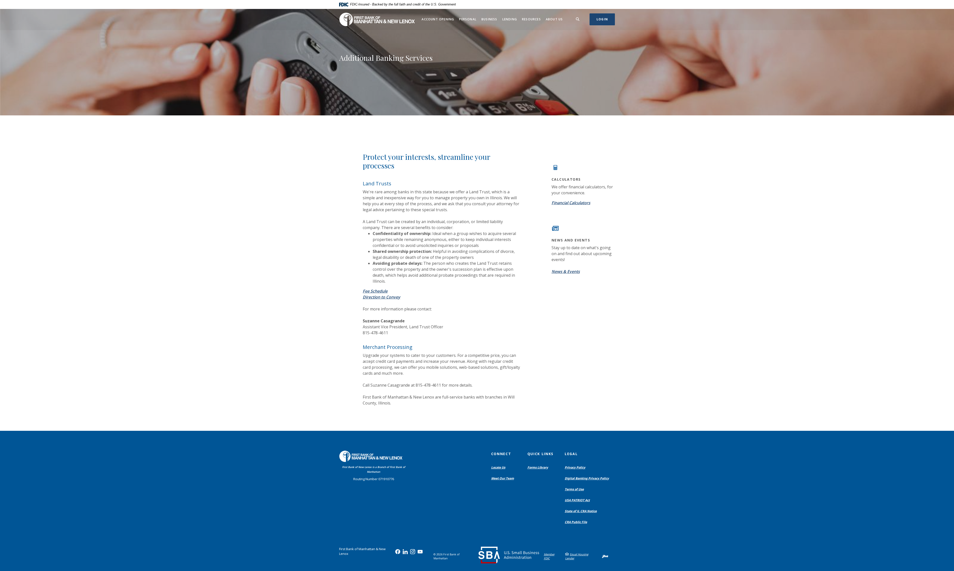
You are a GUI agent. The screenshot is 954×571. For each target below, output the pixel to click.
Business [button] (489, 19)
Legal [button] (571, 453)
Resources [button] (531, 19)
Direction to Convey (381, 297)
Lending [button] (509, 19)
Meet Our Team (502, 478)
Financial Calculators (571, 202)
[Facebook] (397, 551)
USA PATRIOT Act (577, 500)
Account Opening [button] (438, 19)
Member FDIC (549, 556)
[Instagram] (412, 551)
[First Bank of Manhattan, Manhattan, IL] (377, 19)
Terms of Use (574, 489)
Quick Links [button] (540, 453)
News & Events (566, 271)
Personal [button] (468, 19)
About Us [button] (554, 19)
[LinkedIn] (405, 551)
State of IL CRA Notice (581, 511)
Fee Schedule (375, 291)
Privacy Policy (575, 467)
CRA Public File (577, 522)
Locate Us (498, 467)
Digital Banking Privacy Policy (588, 478)
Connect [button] (501, 453)
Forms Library (537, 467)
